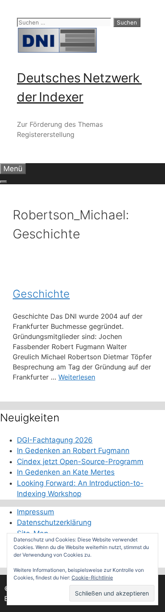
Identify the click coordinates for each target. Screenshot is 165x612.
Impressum (35, 512)
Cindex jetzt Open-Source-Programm (80, 461)
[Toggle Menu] (3, 181)
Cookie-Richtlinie (92, 577)
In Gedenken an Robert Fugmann (73, 450)
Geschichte (41, 293)
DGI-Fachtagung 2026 (55, 440)
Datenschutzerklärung (54, 522)
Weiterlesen (76, 377)
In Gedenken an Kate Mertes (66, 472)
